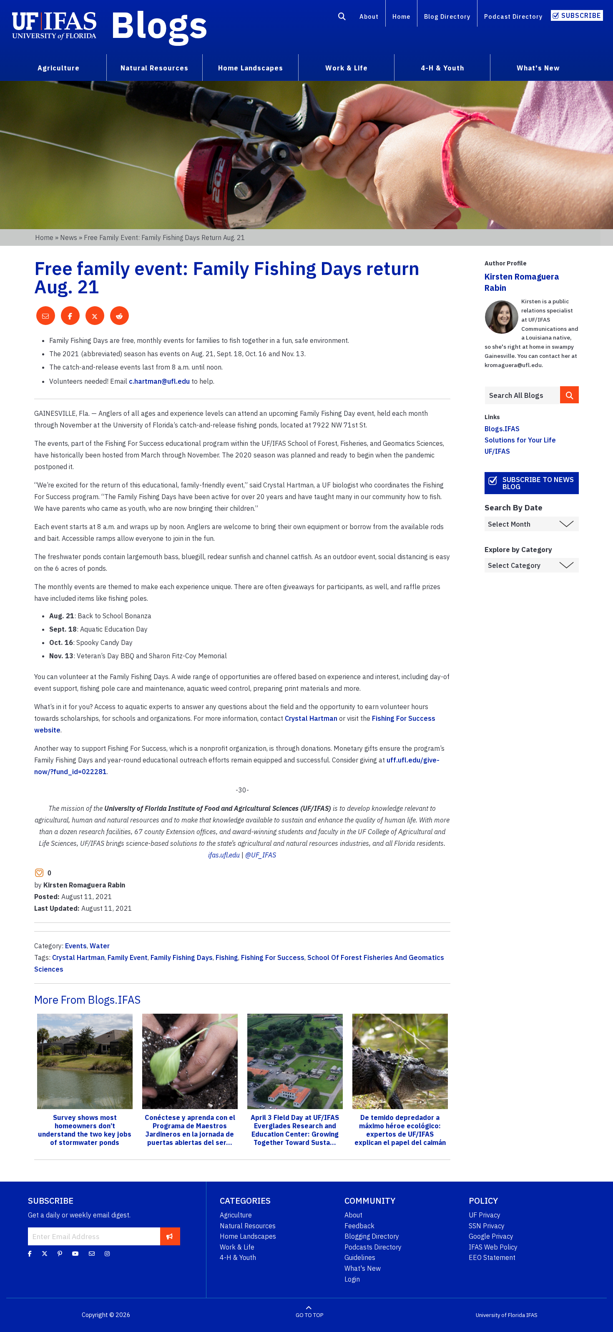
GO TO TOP (309, 1315)
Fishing (227, 957)
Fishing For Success (272, 957)
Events (76, 946)
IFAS (532, 1315)
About (369, 16)
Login (352, 1279)
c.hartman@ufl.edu (159, 381)
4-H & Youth (238, 1257)
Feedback (359, 1226)
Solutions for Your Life (520, 440)
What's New (362, 1268)
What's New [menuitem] (538, 68)
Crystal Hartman (311, 718)
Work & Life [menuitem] (346, 68)
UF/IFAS (497, 451)
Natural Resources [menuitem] (154, 68)
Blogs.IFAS (502, 429)
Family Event (128, 957)
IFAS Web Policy (493, 1247)
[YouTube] (75, 1253)
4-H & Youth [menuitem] (442, 68)
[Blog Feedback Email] (92, 1253)
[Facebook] (30, 1253)
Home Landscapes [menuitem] (250, 68)
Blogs (159, 24)
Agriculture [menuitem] (59, 68)
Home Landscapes (248, 1236)
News (68, 237)
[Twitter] (45, 1253)
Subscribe (581, 15)
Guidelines (359, 1257)
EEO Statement (492, 1257)
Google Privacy (491, 1236)
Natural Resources (248, 1226)
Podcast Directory (513, 16)
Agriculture (236, 1215)
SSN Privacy (487, 1226)
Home (401, 16)
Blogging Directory (371, 1236)
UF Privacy (484, 1215)
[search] (569, 394)
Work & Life (237, 1247)
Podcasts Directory (373, 1247)
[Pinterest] (60, 1253)
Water (100, 946)
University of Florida (500, 1315)
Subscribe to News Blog (538, 483)
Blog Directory (447, 16)
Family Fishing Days (182, 957)
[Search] (342, 18)
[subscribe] (169, 1236)
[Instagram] (107, 1253)
